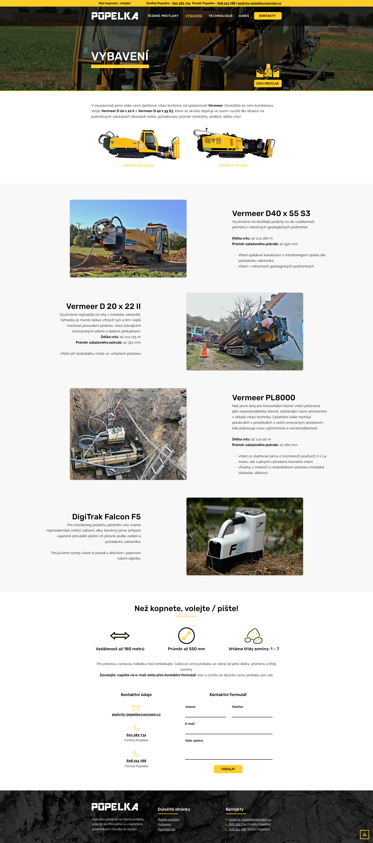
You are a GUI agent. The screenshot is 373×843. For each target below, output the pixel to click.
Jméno (190, 706)
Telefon (237, 706)
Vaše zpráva (194, 740)
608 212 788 (226, 3)
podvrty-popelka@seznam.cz (259, 3)
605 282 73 (237, 824)
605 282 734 (181, 3)
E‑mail (189, 723)
